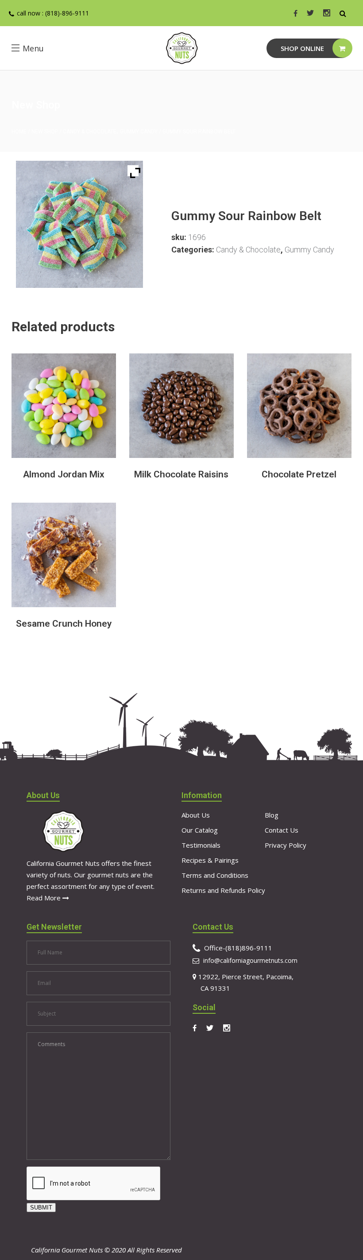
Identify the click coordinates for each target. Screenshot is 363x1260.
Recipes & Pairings (210, 860)
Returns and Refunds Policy (223, 890)
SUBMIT (41, 1207)
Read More (44, 897)
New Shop (44, 131)
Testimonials (201, 845)
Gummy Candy (139, 131)
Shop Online (302, 48)
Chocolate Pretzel (299, 474)
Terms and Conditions (215, 875)
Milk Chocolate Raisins (181, 474)
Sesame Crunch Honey (64, 623)
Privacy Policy (285, 845)
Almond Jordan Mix (63, 474)
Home (19, 131)
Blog (271, 814)
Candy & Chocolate (89, 131)
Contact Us (281, 830)
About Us (196, 814)
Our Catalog (200, 830)
